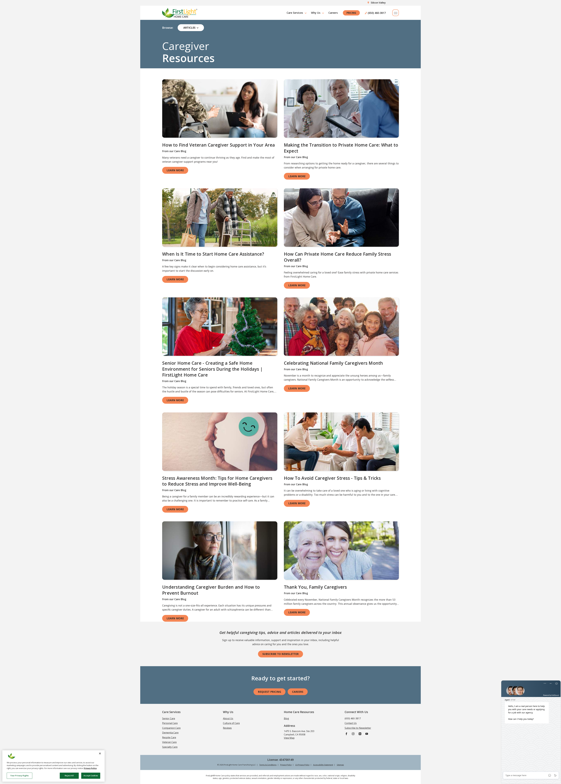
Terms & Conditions (268, 764)
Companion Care (171, 728)
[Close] (100, 753)
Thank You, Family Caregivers (315, 587)
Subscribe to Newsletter (280, 654)
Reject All (69, 775)
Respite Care (169, 737)
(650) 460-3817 (377, 13)
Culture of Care (231, 723)
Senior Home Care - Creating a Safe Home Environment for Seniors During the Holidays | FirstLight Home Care (212, 369)
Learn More (175, 170)
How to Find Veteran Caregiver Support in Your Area (218, 145)
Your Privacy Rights (19, 775)
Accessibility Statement (323, 764)
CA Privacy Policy (302, 764)
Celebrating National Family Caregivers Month (333, 363)
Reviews (227, 728)
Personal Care (170, 723)
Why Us (315, 12)
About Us (228, 718)
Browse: (167, 27)
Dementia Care (170, 732)
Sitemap (340, 764)
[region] (53, 766)
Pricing (351, 12)
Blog (286, 718)
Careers (333, 12)
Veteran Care (169, 742)
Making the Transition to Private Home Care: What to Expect (341, 148)
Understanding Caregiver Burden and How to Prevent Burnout (211, 590)
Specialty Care (170, 747)
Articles (189, 27)
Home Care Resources (299, 712)
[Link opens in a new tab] (219, 108)
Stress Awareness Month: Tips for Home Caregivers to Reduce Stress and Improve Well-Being (217, 481)
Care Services (295, 12)
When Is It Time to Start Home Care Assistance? (213, 254)
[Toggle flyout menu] (395, 12)
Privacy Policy (286, 764)
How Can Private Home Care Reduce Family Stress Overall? (337, 257)
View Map (289, 737)
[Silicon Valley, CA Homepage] (179, 13)
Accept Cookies (91, 775)
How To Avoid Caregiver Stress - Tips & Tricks (332, 478)
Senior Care (168, 718)
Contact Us (351, 723)
